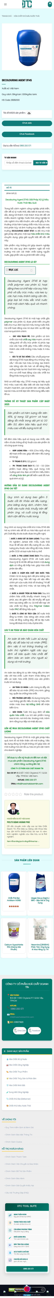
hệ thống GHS (33, 704)
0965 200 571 (25, 145)
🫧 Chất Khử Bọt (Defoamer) (18, 1099)
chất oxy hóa (29, 339)
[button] (5, 4)
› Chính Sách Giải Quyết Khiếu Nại (19, 1185)
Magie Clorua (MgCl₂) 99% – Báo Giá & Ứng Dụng (40, 900)
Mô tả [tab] (9, 188)
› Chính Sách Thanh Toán (16, 1157)
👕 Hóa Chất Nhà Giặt (15, 1085)
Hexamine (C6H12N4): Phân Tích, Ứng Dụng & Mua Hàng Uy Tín (40, 947)
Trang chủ (7, 16)
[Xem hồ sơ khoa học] (13, 808)
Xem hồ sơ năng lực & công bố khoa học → (23, 841)
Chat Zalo (21, 1031)
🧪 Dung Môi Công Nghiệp (17, 1092)
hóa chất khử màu (40, 234)
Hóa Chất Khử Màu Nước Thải (26, 16)
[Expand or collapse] (31, 270)
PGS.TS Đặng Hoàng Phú (18, 822)
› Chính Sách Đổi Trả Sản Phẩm (18, 1171)
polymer (8, 321)
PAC (17, 609)
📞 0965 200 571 (27, 1269)
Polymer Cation (42, 606)
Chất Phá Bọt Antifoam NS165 (14, 899)
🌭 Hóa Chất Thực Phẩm (17, 1072)
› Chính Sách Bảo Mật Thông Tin (18, 1135)
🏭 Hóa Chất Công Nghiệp (17, 1065)
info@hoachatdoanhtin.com (30, 783)
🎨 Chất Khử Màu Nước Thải (18, 1106)
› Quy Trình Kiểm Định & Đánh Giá (19, 1127)
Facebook (36, 1031)
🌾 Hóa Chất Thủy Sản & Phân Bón (21, 1078)
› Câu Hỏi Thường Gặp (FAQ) (17, 1193)
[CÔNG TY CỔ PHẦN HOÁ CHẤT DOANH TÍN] (27, 4)
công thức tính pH (20, 475)
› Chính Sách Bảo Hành (14, 1178)
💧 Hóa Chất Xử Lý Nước (16, 1059)
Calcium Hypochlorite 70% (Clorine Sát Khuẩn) (14, 947)
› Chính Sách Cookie (13, 1142)
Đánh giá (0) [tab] (11, 193)
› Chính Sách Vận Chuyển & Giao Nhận (21, 1164)
